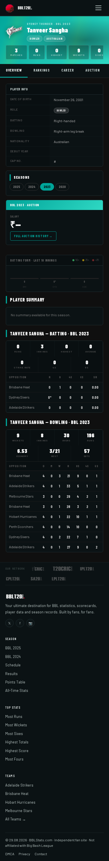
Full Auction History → (33, 236)
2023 (47, 187)
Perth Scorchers (21, 527)
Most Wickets (16, 725)
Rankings (41, 70)
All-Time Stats (16, 690)
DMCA (9, 854)
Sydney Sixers (19, 397)
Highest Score (16, 750)
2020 (62, 187)
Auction (92, 70)
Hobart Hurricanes (23, 516)
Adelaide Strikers (21, 407)
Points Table (15, 682)
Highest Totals (16, 742)
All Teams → (15, 819)
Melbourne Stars (21, 496)
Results (11, 673)
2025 (16, 187)
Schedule (13, 665)
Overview (14, 70)
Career (67, 70)
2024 (31, 187)
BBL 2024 (13, 656)
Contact (41, 854)
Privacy (24, 854)
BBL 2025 (13, 648)
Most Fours (14, 759)
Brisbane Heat (19, 387)
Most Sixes (14, 733)
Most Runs (13, 716)
